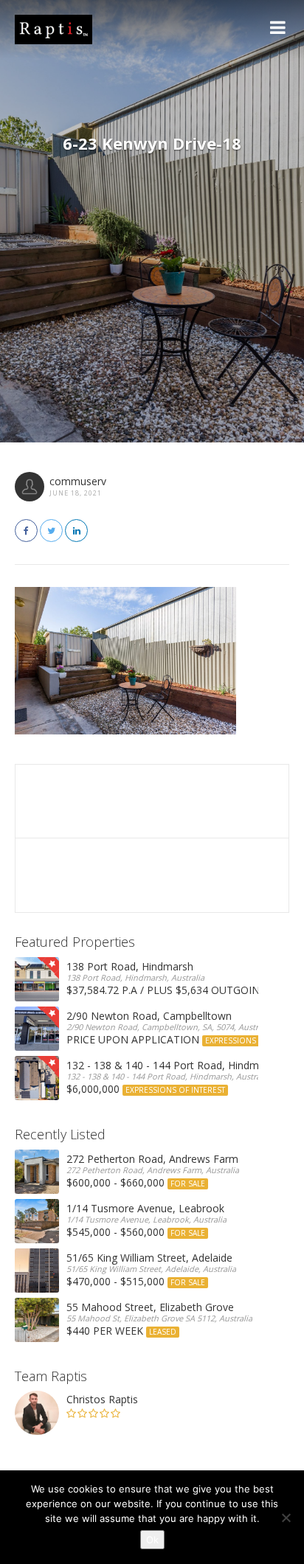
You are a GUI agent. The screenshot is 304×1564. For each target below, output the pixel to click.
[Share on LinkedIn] (76, 530)
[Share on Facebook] (26, 530)
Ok (152, 1540)
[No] (285, 1517)
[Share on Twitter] (51, 530)
